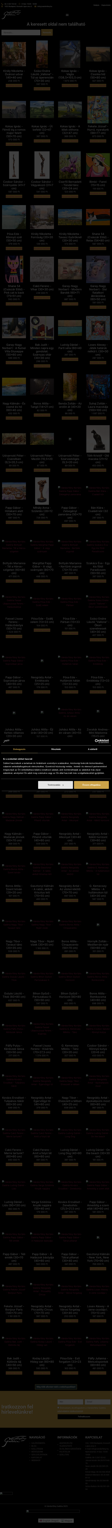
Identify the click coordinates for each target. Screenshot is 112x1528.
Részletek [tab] (56, 749)
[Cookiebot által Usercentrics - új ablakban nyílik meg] (97, 741)
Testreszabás (54, 785)
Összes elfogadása (91, 785)
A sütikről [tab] (92, 749)
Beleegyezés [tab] (19, 749)
